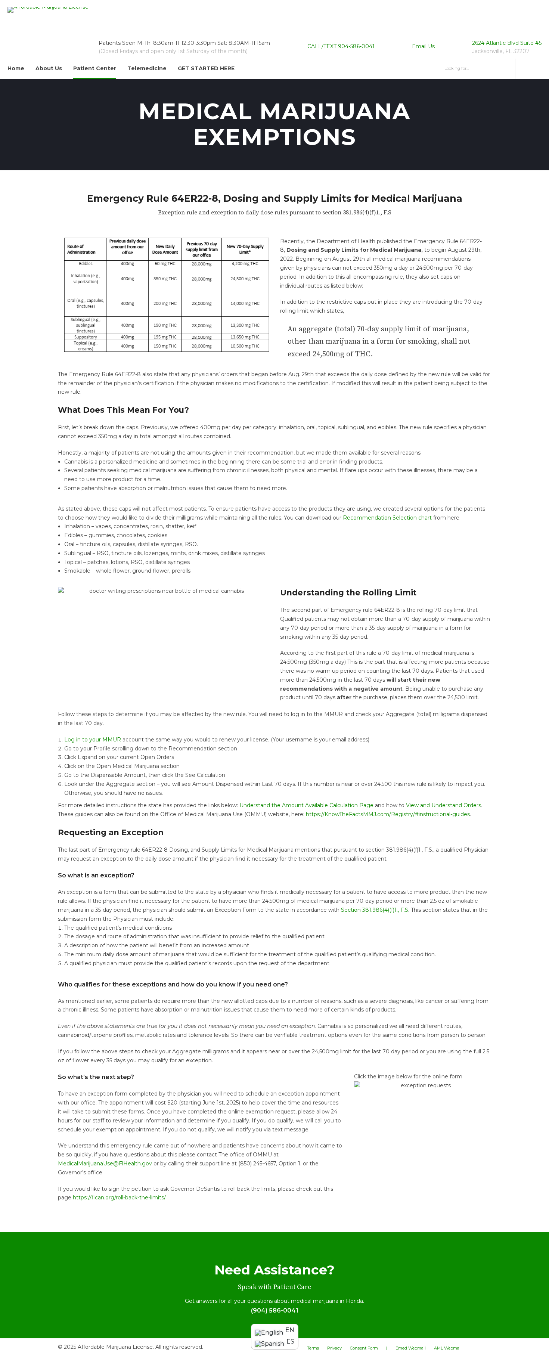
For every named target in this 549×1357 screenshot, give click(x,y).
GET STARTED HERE (206, 68)
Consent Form (364, 1348)
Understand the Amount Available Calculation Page (306, 805)
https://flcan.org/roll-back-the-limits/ (119, 1197)
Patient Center (94, 68)
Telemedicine (147, 68)
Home (15, 68)
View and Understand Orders (443, 805)
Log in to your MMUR (92, 739)
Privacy (334, 1348)
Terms (313, 1348)
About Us (48, 68)
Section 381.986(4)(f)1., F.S (374, 910)
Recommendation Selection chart (387, 517)
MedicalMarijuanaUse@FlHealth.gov (105, 1163)
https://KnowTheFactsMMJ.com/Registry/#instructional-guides (388, 814)
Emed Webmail (411, 1348)
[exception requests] (422, 1085)
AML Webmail (448, 1348)
